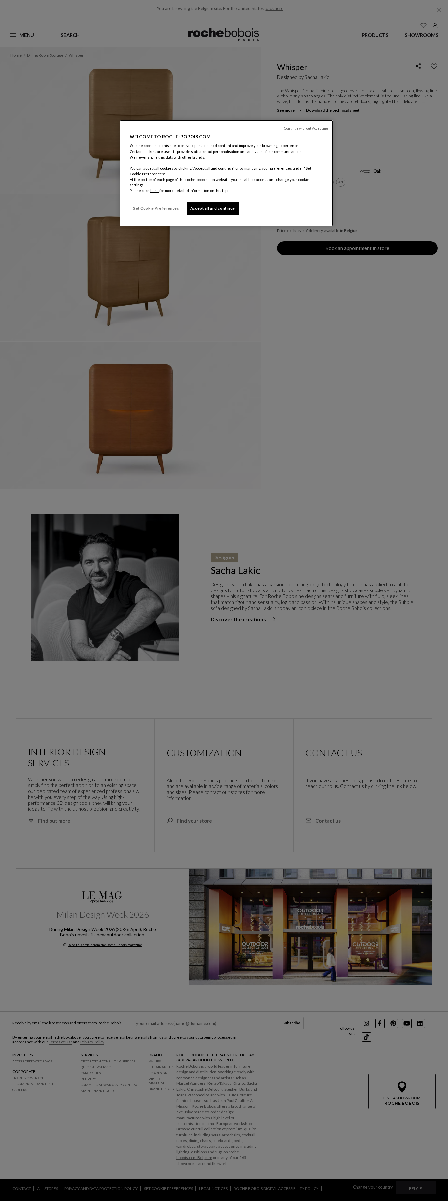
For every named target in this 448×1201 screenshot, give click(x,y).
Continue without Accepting (306, 128)
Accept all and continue (212, 208)
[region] (226, 173)
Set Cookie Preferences (156, 208)
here (154, 190)
